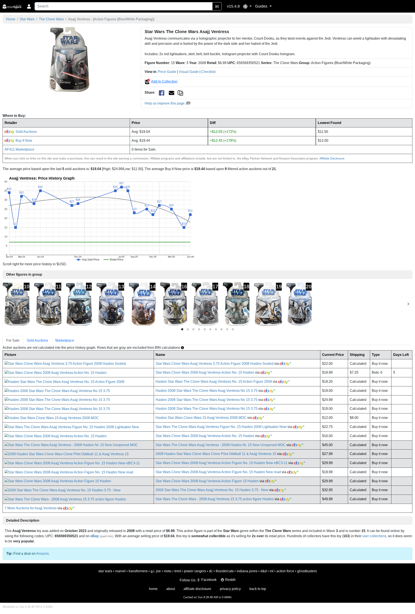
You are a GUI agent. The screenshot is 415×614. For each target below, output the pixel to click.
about (170, 589)
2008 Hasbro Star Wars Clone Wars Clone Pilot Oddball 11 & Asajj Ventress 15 (216, 454)
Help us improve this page (165, 103)
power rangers (195, 571)
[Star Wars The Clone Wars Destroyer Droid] (205, 303)
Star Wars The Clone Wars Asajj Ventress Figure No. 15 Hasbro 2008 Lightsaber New (221, 427)
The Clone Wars (51, 19)
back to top (257, 589)
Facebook (209, 580)
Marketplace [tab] (64, 340)
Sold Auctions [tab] (37, 340)
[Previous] (7, 304)
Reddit (230, 580)
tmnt (177, 571)
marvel (120, 571)
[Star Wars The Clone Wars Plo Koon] (142, 303)
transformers (138, 571)
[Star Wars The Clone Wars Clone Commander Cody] (16, 303)
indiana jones (247, 571)
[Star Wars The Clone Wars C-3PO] (173, 303)
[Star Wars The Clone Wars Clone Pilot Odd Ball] (48, 303)
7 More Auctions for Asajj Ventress (31, 508)
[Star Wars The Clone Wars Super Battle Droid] (79, 303)
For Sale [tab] (12, 340)
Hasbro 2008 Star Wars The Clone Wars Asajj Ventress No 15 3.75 (206, 390)
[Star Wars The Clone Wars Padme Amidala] (299, 303)
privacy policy (230, 589)
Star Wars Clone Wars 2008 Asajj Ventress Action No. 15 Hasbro (205, 372)
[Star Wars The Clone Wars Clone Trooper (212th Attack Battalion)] (268, 303)
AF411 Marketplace (19, 149)
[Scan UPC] (217, 6)
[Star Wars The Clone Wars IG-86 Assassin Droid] (236, 303)
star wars (105, 571)
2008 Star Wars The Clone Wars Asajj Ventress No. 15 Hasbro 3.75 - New (212, 490)
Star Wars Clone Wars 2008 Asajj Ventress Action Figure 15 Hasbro (207, 481)
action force (285, 571)
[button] (247, 6)
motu (167, 571)
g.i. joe (156, 571)
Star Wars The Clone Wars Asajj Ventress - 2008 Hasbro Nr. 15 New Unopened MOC (221, 445)
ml (271, 571)
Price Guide (167, 72)
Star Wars (27, 19)
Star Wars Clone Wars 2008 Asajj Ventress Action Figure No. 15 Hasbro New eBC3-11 (221, 463)
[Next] (408, 304)
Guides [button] (261, 6)
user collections (374, 536)
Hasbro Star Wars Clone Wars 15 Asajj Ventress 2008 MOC (201, 418)
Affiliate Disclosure (332, 158)
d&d (263, 571)
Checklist (208, 72)
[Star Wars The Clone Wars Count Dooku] (110, 303)
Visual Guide (189, 72)
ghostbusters (307, 571)
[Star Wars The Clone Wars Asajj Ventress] (69, 59)
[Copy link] (180, 92)
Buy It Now (23, 140)
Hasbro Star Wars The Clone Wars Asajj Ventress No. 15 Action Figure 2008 (214, 381)
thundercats (225, 571)
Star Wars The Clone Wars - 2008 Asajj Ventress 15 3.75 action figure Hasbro (215, 499)
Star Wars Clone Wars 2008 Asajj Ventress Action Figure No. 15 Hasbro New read (218, 472)
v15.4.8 (233, 6)
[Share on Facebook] (161, 92)
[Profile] (29, 6)
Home (10, 19)
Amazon (42, 553)
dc (211, 571)
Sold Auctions (26, 131)
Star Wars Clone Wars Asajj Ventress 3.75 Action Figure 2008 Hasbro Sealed (214, 363)
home (153, 589)
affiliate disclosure (197, 589)
